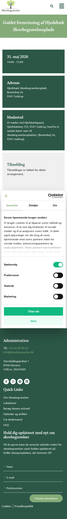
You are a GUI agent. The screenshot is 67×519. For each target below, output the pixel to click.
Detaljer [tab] (33, 205)
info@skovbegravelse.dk (18, 352)
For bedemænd (12, 419)
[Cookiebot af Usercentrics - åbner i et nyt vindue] (48, 196)
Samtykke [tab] (12, 205)
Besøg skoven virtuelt (16, 408)
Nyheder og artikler (15, 414)
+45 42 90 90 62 (18, 348)
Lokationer (9, 403)
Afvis (33, 321)
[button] (52, 6)
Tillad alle (33, 311)
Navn (10, 466)
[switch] (58, 275)
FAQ (6, 424)
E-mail (10, 477)
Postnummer (15, 488)
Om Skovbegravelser (16, 397)
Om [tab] (55, 205)
